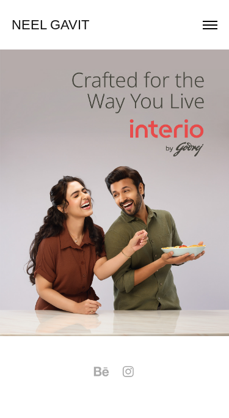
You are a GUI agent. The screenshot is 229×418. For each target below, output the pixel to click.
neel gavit (50, 24)
